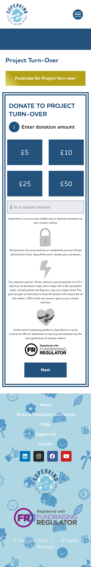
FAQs (45, 424)
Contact (45, 444)
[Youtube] (66, 456)
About (45, 404)
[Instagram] (38, 456)
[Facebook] (52, 456)
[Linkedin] (25, 456)
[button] (78, 15)
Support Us (45, 434)
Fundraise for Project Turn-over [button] (45, 78)
